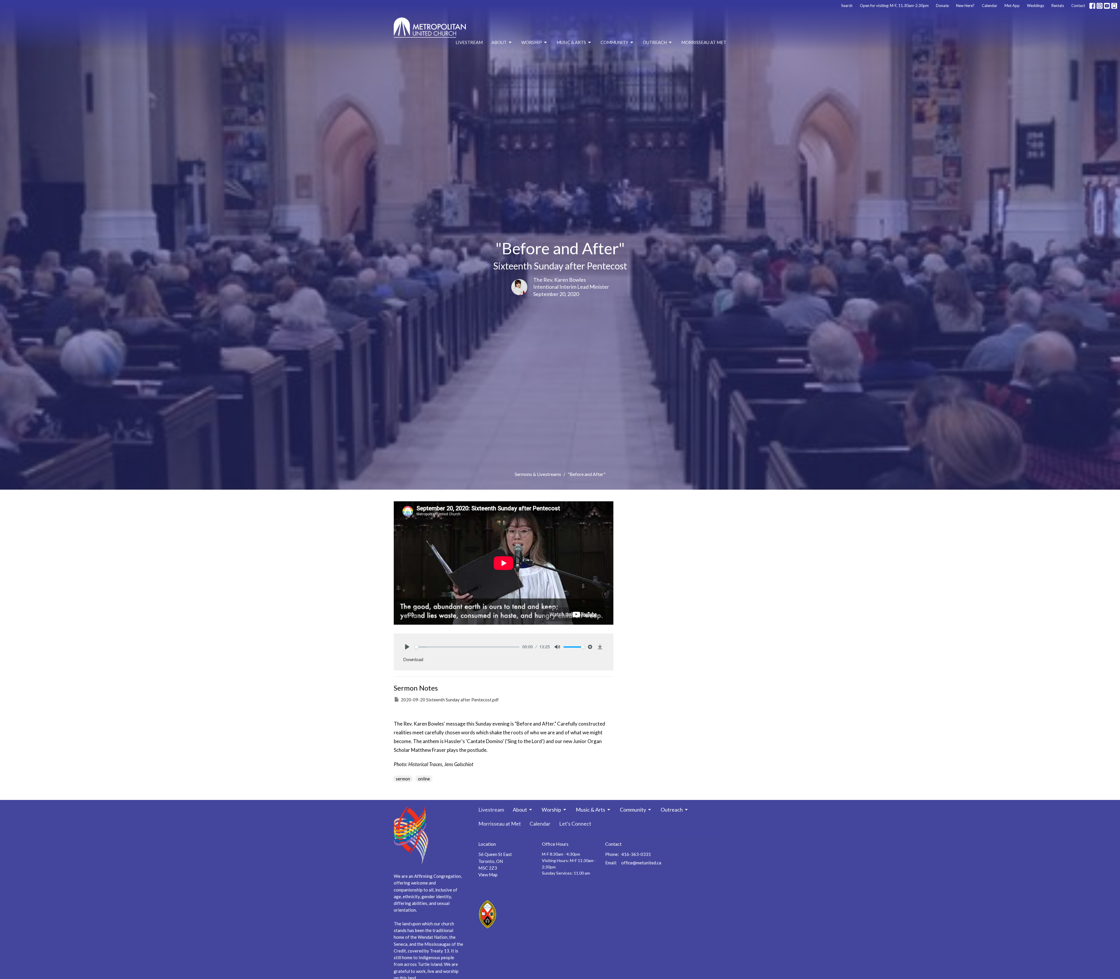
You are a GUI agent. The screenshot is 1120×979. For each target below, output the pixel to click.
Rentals (1057, 5)
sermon (403, 778)
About (499, 42)
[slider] (467, 647)
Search (847, 5)
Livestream (469, 42)
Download (413, 659)
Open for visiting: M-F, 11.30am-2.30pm (894, 5)
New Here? (965, 5)
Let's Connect (575, 823)
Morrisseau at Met (703, 42)
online (424, 778)
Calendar (989, 5)
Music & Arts (571, 42)
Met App (1012, 5)
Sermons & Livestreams (538, 474)
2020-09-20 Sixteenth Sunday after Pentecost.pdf (450, 699)
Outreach (655, 42)
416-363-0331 (636, 854)
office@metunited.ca (641, 862)
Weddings (1035, 5)
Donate (942, 5)
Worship (531, 42)
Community (614, 42)
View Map (488, 874)
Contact (1078, 5)
